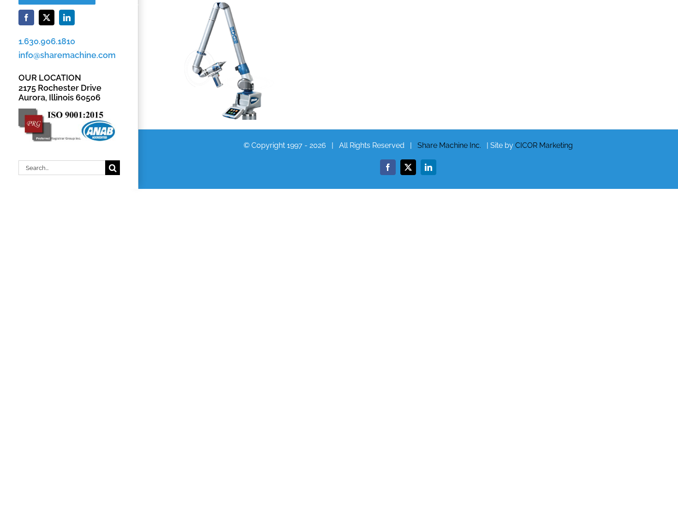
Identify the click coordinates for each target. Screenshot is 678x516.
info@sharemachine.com (67, 55)
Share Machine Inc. (449, 145)
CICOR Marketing (544, 145)
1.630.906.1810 (46, 41)
